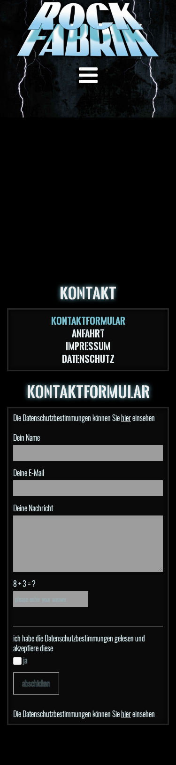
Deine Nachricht (33, 508)
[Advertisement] (88, 182)
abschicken (36, 683)
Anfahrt (88, 333)
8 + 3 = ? (24, 584)
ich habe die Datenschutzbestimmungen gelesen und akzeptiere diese (79, 643)
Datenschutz (88, 358)
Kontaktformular (88, 320)
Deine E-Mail (28, 473)
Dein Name (26, 438)
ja (24, 660)
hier (126, 418)
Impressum (88, 346)
